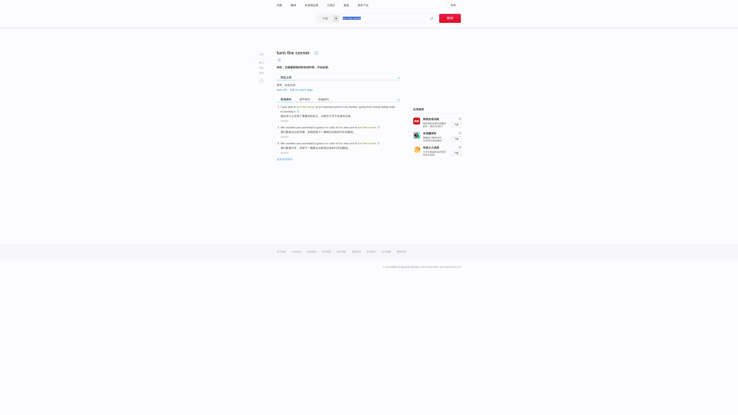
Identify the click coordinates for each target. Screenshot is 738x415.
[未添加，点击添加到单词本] (317, 52)
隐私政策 (405, 267)
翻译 (293, 5)
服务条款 (415, 267)
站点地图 (386, 251)
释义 (261, 62)
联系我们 (371, 251)
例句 (261, 73)
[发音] (279, 59)
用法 (261, 67)
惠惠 (346, 5)
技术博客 (341, 251)
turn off (282, 89)
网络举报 (401, 251)
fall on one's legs (301, 89)
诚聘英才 (356, 251)
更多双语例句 (285, 159)
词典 (279, 5)
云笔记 (331, 5)
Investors (296, 251)
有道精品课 (311, 5)
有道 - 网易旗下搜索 (292, 18)
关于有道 (281, 251)
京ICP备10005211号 (450, 267)
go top (261, 80)
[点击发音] (298, 112)
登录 (453, 5)
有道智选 (311, 251)
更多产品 (363, 5)
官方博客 (326, 251)
